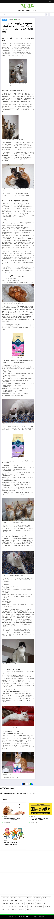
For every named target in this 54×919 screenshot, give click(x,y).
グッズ (13, 897)
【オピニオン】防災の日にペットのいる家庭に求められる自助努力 (39, 819)
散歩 (39, 903)
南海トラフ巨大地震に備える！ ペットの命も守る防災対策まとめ (12, 843)
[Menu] (4, 14)
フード (21, 900)
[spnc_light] (49, 14)
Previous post (3, 787)
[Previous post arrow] (1, 792)
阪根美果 (21, 909)
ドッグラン (46, 897)
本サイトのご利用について (25, 916)
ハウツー (14, 900)
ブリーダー (30, 900)
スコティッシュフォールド (25, 897)
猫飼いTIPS (5, 909)
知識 (14, 909)
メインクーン (19, 903)
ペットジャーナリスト (7, 903)
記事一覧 (4, 19)
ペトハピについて (13, 916)
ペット (38, 900)
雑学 (29, 909)
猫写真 (47, 906)
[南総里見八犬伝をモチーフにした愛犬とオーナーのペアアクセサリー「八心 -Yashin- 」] (13, 809)
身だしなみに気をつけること (7, 788)
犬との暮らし (12, 906)
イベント (5, 897)
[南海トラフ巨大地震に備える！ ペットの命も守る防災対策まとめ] (13, 833)
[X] (24, 784)
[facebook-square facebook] (50, 1)
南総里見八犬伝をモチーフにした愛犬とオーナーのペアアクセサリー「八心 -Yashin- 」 (12, 819)
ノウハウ (5, 900)
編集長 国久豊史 (34, 816)
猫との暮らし (38, 906)
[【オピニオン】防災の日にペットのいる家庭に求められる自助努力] (40, 809)
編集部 (11, 19)
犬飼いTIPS (22, 906)
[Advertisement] (27, 862)
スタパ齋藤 (37, 897)
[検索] (46, 14)
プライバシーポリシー (39, 916)
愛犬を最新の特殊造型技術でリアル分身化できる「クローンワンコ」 (18, 793)
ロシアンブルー (30, 903)
